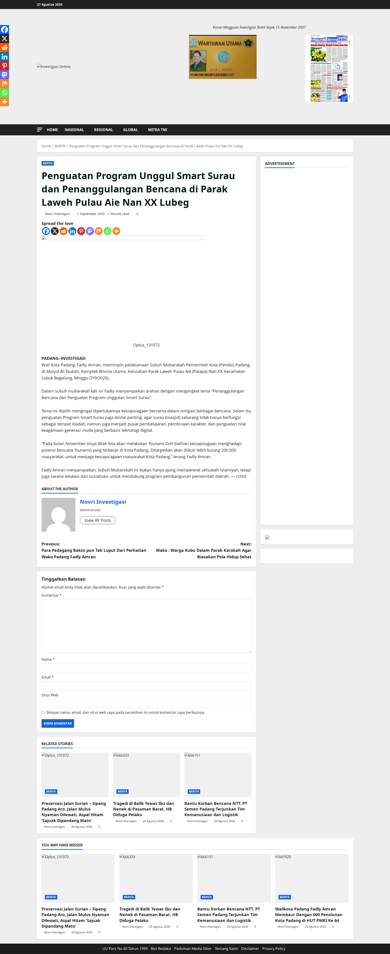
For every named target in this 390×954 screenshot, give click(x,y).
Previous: (94, 550)
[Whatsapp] (107, 231)
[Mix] (99, 231)
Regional (103, 129)
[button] (39, 130)
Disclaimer (250, 948)
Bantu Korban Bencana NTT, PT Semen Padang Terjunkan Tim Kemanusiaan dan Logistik (215, 809)
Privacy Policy (273, 948)
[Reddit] (63, 231)
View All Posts (98, 520)
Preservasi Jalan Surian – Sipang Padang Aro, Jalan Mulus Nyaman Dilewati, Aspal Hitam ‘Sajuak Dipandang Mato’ (74, 812)
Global (130, 129)
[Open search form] (351, 129)
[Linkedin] (72, 231)
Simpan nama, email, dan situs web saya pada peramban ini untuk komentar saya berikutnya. (125, 712)
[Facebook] (46, 231)
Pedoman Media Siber (193, 948)
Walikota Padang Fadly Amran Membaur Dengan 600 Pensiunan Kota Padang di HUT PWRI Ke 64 (308, 914)
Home (52, 129)
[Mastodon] (90, 231)
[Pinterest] (81, 231)
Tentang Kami (226, 948)
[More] (116, 231)
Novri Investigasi (57, 214)
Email (48, 677)
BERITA (48, 163)
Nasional (74, 129)
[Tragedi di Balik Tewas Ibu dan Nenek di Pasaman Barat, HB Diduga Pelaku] (146, 775)
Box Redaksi (161, 948)
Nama (48, 659)
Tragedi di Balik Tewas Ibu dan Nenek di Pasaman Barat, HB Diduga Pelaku (143, 809)
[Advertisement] (306, 204)
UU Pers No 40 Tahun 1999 (125, 948)
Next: (203, 550)
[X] (55, 231)
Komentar (52, 595)
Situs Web (50, 695)
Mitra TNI (157, 129)
